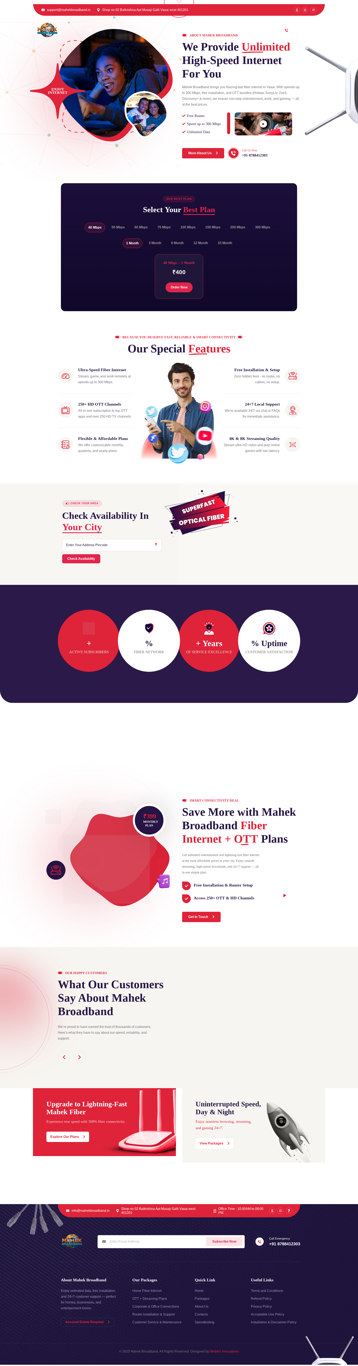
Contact (249, 30)
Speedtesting (204, 1322)
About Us (201, 1306)
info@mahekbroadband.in (90, 1210)
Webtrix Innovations (224, 1351)
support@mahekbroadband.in (69, 10)
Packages (226, 30)
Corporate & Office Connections (155, 1306)
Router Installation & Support (153, 1314)
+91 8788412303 (309, 32)
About (204, 30)
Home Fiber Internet (147, 1291)
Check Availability (81, 558)
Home (185, 30)
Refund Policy (261, 1298)
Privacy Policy (261, 1306)
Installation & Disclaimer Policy (273, 1322)
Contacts (201, 1314)
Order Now (179, 287)
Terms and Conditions (267, 1291)
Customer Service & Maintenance (157, 1322)
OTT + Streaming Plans (149, 1298)
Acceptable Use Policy (267, 1314)
